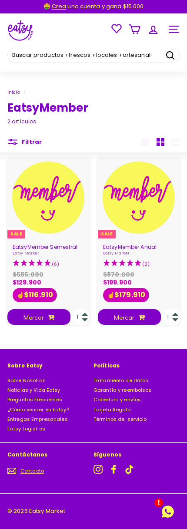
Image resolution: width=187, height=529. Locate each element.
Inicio (13, 92)
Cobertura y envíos (117, 399)
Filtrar (31, 142)
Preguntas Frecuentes (34, 399)
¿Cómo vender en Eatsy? (38, 409)
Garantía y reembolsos (123, 390)
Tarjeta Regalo (112, 409)
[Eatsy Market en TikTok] (129, 469)
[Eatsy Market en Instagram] (98, 469)
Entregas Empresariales (37, 419)
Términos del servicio (120, 419)
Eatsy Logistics (26, 428)
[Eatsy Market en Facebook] (113, 469)
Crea (59, 6)
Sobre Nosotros (26, 380)
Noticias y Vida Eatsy (33, 390)
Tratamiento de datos (121, 380)
